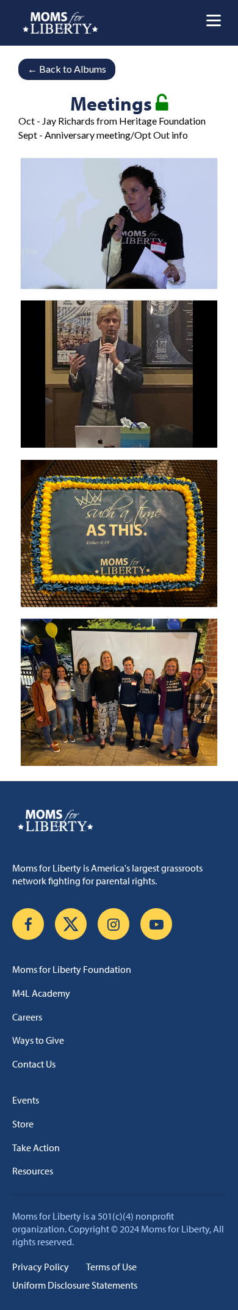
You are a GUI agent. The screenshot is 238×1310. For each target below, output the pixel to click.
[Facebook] (28, 924)
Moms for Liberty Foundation (71, 969)
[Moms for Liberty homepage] (119, 820)
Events (25, 1100)
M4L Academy (41, 993)
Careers (27, 1017)
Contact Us (34, 1064)
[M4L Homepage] (60, 22)
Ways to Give (38, 1040)
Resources (32, 1171)
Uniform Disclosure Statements (74, 1285)
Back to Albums (66, 69)
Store (23, 1124)
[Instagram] (113, 924)
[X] (71, 924)
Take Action (36, 1147)
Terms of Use (111, 1267)
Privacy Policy (40, 1267)
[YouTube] (156, 924)
